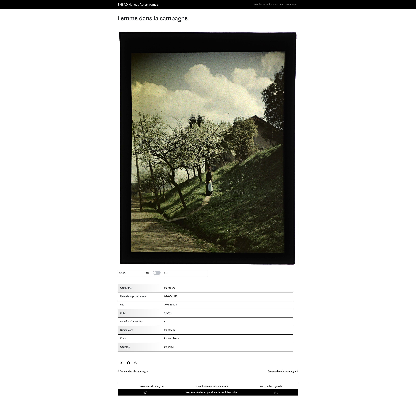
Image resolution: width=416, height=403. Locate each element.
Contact (276, 392)
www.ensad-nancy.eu (152, 386)
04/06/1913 (170, 296)
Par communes (288, 4)
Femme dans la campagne (133, 371)
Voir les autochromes (266, 4)
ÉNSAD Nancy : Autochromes (138, 4)
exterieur (169, 346)
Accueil (146, 392)
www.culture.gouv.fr (271, 386)
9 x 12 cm (169, 329)
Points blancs (171, 338)
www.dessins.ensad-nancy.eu (212, 386)
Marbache (170, 287)
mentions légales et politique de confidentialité (211, 392)
